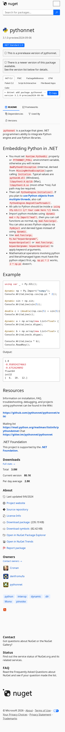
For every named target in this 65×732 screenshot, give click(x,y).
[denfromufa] (6, 576)
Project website (16, 503)
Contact (9, 637)
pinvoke (21, 601)
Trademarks (10, 718)
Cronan (14, 568)
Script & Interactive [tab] (27, 83)
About (29, 710)
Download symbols (18, 528)
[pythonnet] (6, 585)
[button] (52, 93)
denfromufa (17, 576)
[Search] (56, 12)
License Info (14, 515)
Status (8, 652)
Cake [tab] (7, 87)
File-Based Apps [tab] (48, 83)
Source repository (17, 509)
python (9, 596)
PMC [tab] (19, 78)
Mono (8, 601)
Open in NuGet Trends (20, 541)
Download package (18, 522)
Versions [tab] (12, 120)
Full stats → (9, 463)
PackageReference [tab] (35, 78)
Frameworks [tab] (31, 107)
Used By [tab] (35, 113)
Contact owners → (12, 561)
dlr (47, 596)
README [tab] (12, 107)
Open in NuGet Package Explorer (26, 535)
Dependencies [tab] (15, 113)
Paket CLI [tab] (9, 83)
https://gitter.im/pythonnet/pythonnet (28, 434)
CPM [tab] (50, 78)
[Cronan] (6, 568)
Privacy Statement (40, 714)
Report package (16, 548)
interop (22, 596)
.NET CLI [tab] (8, 78)
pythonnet (16, 584)
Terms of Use (43, 710)
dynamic (36, 596)
